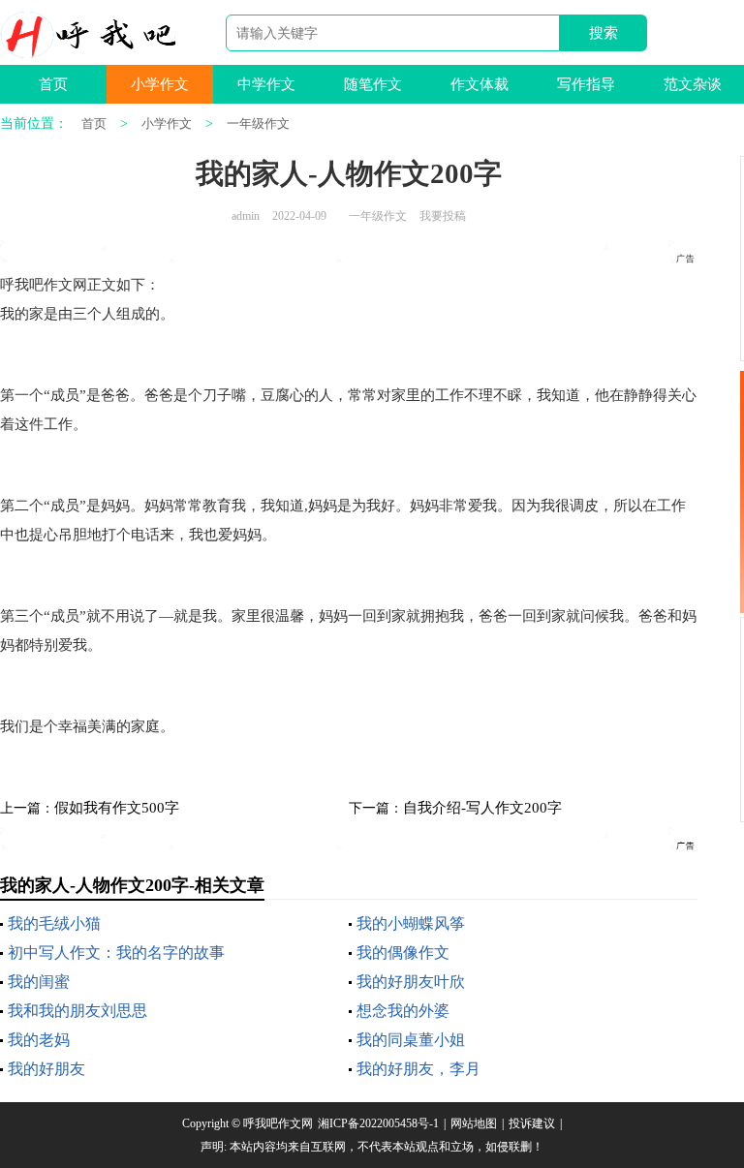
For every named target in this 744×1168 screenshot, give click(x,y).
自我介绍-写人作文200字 (482, 807)
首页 (53, 84)
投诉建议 (532, 1123)
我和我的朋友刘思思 (77, 1010)
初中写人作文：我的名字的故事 (116, 952)
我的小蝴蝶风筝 (410, 923)
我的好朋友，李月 (418, 1068)
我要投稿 (442, 216)
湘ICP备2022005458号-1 (378, 1123)
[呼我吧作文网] (87, 35)
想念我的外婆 (403, 1010)
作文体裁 (479, 84)
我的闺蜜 (39, 981)
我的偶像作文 (403, 952)
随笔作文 (373, 84)
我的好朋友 (46, 1068)
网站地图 (473, 1123)
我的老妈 (39, 1039)
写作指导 (586, 84)
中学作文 (266, 84)
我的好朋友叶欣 (410, 981)
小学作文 (160, 84)
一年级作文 (258, 123)
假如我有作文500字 (116, 807)
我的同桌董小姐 (410, 1039)
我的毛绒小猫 (54, 923)
